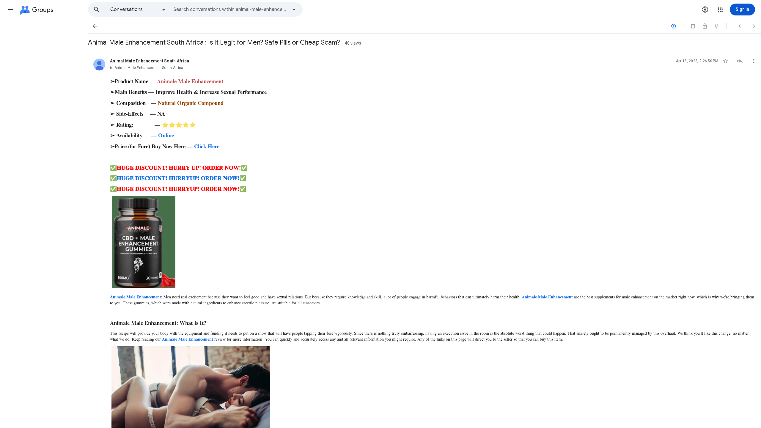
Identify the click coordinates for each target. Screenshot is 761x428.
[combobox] (230, 9)
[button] (11, 9)
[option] (138, 9)
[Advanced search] (294, 9)
